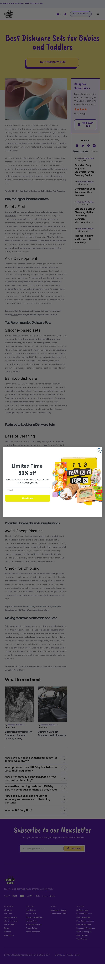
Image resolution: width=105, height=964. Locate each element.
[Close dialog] (99, 450)
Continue (27, 498)
